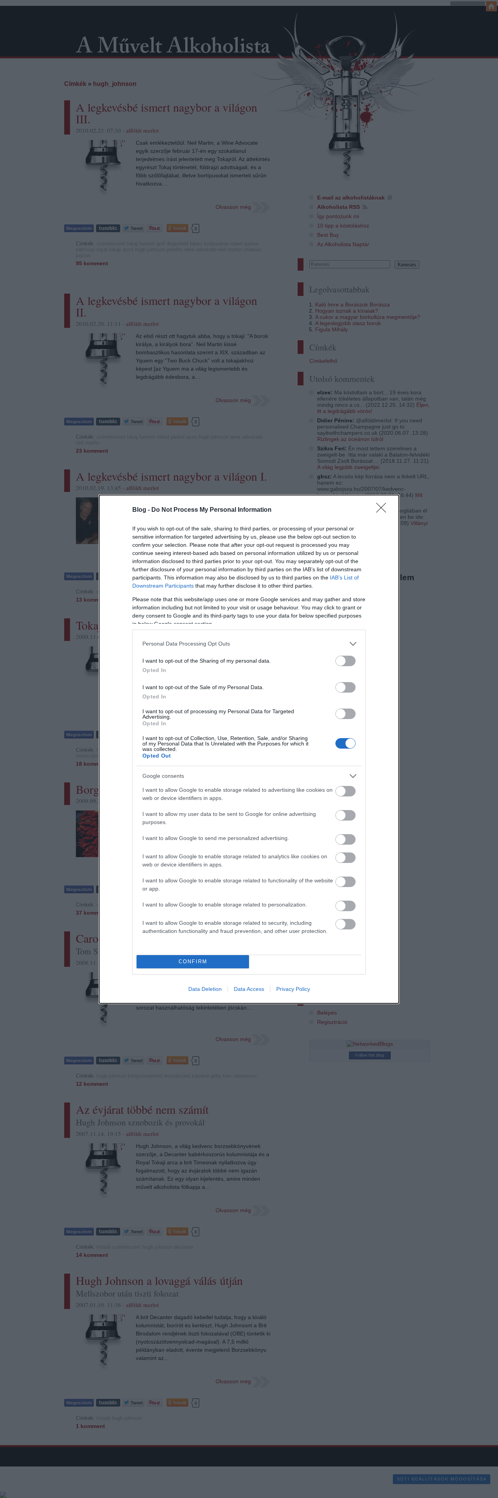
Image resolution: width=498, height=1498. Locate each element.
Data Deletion (205, 989)
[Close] (383, 510)
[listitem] (249, 644)
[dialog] (249, 749)
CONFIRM (193, 961)
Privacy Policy (293, 989)
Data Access (249, 989)
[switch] (345, 661)
